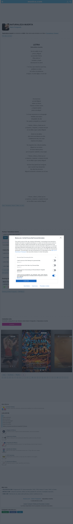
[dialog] (36, 262)
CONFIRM (26, 280)
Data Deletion (27, 286)
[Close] (61, 238)
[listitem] (36, 257)
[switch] (54, 260)
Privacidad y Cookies (44, 286)
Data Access (35, 286)
